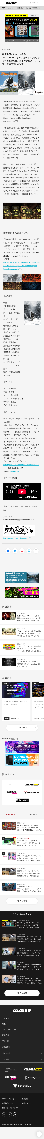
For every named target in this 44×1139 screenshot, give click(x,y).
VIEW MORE (22, 728)
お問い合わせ (26, 1103)
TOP (3, 8)
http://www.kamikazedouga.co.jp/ (16, 538)
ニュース (10, 8)
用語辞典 (5, 1035)
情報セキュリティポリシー (11, 1108)
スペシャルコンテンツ (10, 1030)
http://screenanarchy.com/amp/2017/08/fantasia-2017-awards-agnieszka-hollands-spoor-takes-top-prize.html (21, 265)
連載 (4, 1024)
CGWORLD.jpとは (8, 1099)
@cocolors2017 (15, 471)
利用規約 (25, 1099)
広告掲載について (8, 1103)
